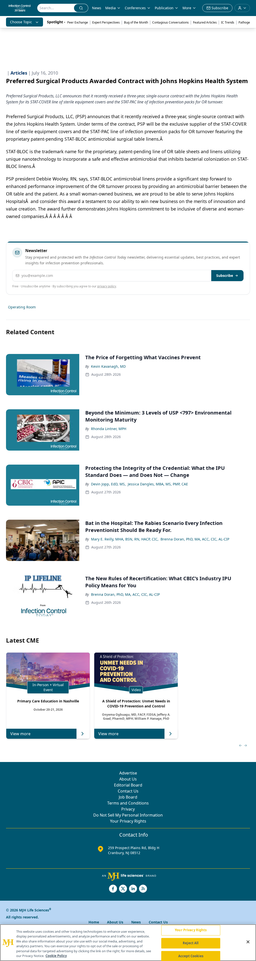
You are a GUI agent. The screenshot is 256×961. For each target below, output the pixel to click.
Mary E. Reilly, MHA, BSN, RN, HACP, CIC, (124, 539)
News (96, 8)
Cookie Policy (56, 955)
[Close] (248, 941)
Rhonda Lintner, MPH (108, 428)
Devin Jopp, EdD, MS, (108, 484)
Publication (164, 8)
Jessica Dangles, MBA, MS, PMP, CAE (158, 484)
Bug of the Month (136, 22)
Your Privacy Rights (128, 821)
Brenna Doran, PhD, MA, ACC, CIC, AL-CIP (194, 539)
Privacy (128, 809)
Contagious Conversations (170, 22)
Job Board (128, 797)
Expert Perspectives (106, 22)
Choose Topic (21, 22)
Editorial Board (128, 785)
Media (110, 8)
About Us (128, 779)
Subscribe (224, 275)
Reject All (190, 943)
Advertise (128, 773)
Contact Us (128, 791)
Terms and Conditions (128, 803)
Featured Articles (205, 22)
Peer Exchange (77, 22)
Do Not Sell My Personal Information (128, 815)
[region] (128, 942)
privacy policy (106, 286)
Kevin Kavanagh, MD (108, 366)
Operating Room (22, 307)
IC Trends (227, 22)
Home (93, 922)
